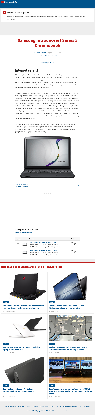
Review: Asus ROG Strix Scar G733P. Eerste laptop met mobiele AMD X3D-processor (68, 348)
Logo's (52, 406)
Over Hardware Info (10, 406)
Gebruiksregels (44, 406)
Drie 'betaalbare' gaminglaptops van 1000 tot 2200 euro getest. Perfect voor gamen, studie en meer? (70, 391)
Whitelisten (87, 406)
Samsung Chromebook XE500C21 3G (42, 242)
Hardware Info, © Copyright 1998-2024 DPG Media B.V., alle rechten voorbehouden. (47, 411)
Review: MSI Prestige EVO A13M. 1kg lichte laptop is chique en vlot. (21, 348)
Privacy (35, 406)
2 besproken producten (48, 55)
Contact (29, 406)
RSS (80, 406)
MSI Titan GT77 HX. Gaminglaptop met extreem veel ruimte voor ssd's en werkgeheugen (23, 306)
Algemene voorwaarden (70, 406)
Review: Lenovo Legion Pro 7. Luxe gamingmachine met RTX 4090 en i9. (19, 390)
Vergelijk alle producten (23, 232)
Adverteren (21, 406)
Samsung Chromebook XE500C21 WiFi (43, 250)
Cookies (59, 406)
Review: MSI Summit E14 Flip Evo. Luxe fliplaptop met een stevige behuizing (66, 306)
